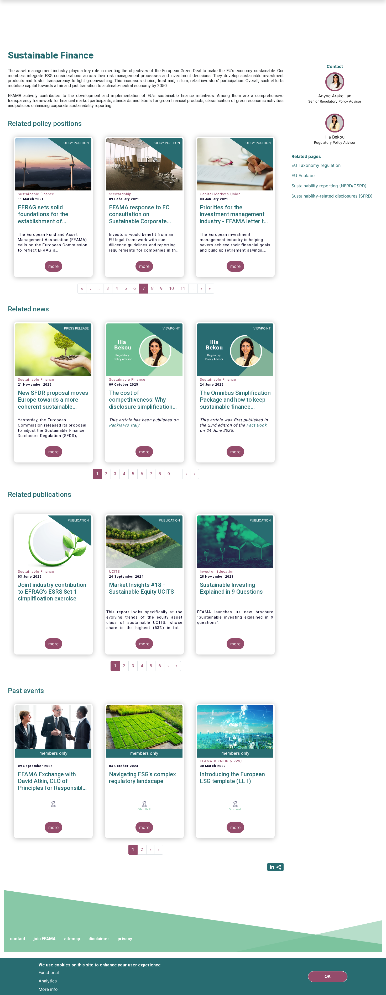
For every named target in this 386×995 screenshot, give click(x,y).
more (53, 266)
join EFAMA (45, 938)
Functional (49, 972)
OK (328, 976)
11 (184, 288)
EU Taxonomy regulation (316, 165)
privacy (125, 938)
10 (173, 288)
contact (17, 938)
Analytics (48, 980)
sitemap (72, 938)
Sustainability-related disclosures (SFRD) (332, 196)
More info (48, 989)
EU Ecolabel (303, 175)
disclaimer (98, 938)
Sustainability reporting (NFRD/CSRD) (329, 185)
